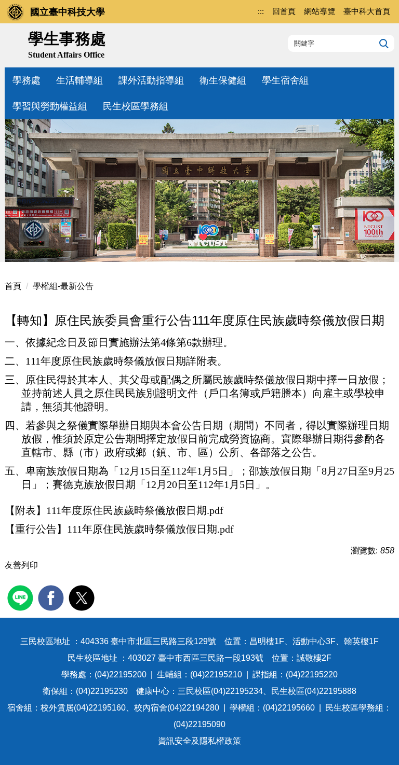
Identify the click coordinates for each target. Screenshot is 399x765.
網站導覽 (319, 11)
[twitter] (83, 597)
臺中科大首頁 (366, 11)
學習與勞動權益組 (49, 106)
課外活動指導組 (151, 80)
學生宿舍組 (285, 80)
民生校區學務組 (135, 106)
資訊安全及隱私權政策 (199, 740)
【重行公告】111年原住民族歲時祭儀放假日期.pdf (119, 529)
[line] (21, 597)
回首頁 (284, 11)
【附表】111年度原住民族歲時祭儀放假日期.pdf (114, 510)
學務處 (26, 80)
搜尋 (383, 43)
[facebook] (52, 597)
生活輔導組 (79, 80)
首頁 (13, 286)
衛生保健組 (223, 80)
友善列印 (21, 565)
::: (261, 11)
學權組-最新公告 (63, 286)
